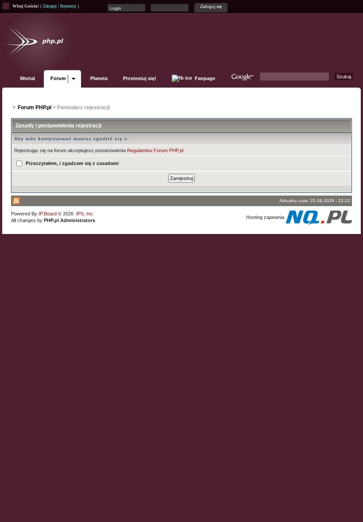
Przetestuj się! (139, 78)
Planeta (99, 78)
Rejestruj (68, 6)
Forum (58, 78)
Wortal (27, 78)
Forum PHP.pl (34, 107)
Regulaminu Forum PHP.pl (155, 150)
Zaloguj (50, 6)
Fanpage (204, 78)
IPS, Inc (84, 213)
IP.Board (48, 213)
